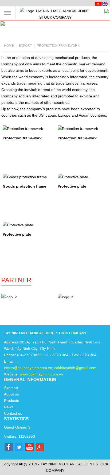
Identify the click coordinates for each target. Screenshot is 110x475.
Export (25, 46)
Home (9, 46)
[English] (105, 3)
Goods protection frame (24, 186)
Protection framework (58, 46)
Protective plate (72, 186)
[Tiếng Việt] (98, 3)
